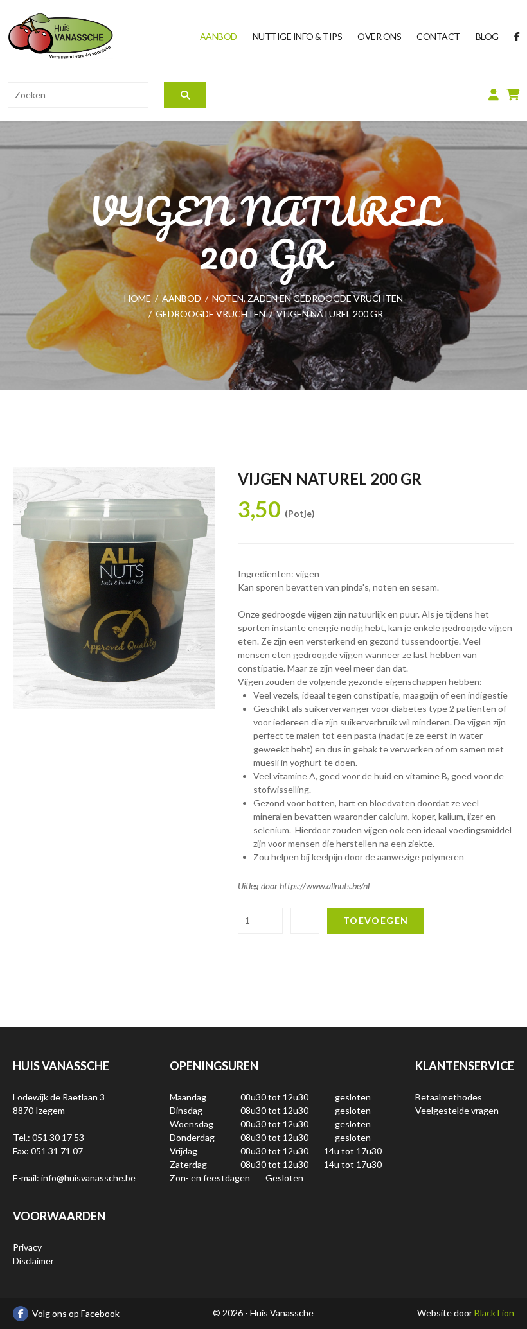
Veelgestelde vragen (457, 1110)
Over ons (379, 36)
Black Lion (494, 1312)
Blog (487, 36)
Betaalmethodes (448, 1096)
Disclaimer (33, 1260)
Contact (438, 36)
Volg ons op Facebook (76, 1313)
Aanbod (218, 36)
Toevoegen (376, 920)
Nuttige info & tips (298, 36)
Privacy (27, 1247)
